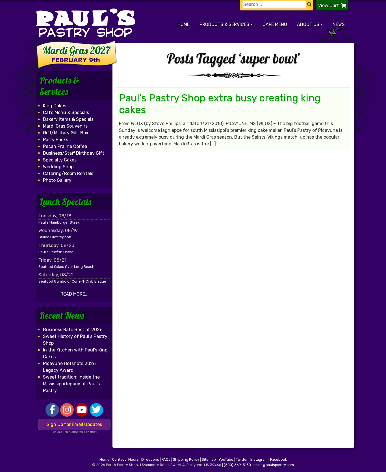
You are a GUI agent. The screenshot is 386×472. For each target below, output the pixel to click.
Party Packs (55, 139)
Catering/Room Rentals (68, 173)
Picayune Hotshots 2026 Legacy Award (69, 367)
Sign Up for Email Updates (74, 424)
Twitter (242, 459)
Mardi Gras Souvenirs (65, 126)
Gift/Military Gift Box (65, 133)
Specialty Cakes (60, 160)
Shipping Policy (186, 459)
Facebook (278, 459)
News (339, 24)
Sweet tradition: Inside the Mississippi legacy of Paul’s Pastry (71, 383)
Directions (150, 459)
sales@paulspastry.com (273, 465)
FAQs (166, 459)
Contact (119, 459)
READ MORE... (74, 294)
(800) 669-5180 (237, 465)
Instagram (259, 459)
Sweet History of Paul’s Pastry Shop (75, 340)
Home (183, 24)
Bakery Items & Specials (68, 119)
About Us (308, 24)
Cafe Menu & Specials (66, 112)
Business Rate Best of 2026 (73, 329)
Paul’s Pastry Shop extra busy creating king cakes (219, 104)
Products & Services (224, 24)
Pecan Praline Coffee (65, 146)
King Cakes (54, 105)
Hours (133, 459)
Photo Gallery (57, 180)
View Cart (328, 5)
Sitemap (209, 459)
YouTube (225, 459)
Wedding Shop (58, 166)
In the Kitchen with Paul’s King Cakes (75, 353)
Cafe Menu (275, 24)
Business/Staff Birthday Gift (73, 153)
